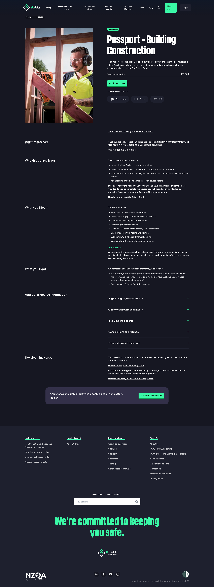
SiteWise (112, 448)
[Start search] (136, 501)
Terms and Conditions (160, 473)
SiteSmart (113, 458)
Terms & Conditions (140, 581)
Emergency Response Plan (37, 457)
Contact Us (155, 468)
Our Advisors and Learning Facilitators (168, 453)
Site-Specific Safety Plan (37, 452)
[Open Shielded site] (162, 574)
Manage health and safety (66, 7)
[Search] (159, 7)
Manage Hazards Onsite (36, 462)
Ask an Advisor (73, 444)
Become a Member (128, 7)
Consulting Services (117, 444)
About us (154, 444)
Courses (39, 17)
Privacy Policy (156, 478)
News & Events (157, 458)
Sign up (169, 7)
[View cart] (151, 7)
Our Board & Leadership (161, 448)
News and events (109, 7)
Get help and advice (89, 7)
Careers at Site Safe (159, 463)
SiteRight (112, 453)
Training (48, 7)
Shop (142, 7)
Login (185, 7)
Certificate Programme (119, 468)
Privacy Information (160, 581)
